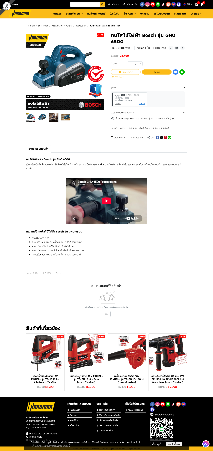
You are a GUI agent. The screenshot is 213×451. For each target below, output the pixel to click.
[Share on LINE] (169, 137)
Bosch (58, 273)
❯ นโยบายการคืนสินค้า (107, 420)
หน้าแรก (31, 25)
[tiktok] (163, 4)
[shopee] (168, 4)
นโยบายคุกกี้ (64, 445)
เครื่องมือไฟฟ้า (57, 25)
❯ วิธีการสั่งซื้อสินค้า (106, 409)
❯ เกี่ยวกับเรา (73, 409)
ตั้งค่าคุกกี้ (156, 444)
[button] (87, 4)
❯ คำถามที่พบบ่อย (105, 430)
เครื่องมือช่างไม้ (37, 164)
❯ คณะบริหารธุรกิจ (134, 409)
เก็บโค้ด (142, 103)
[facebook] (142, 4)
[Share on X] (161, 137)
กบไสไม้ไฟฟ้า (81, 25)
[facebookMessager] (206, 444)
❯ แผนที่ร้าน (72, 420)
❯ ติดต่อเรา (72, 415)
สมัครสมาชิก (132, 4)
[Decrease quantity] (130, 64)
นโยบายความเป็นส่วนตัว (44, 445)
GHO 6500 (47, 273)
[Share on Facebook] (157, 137)
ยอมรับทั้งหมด (174, 444)
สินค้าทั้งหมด (43, 25)
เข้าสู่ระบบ (116, 4)
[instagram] (147, 4)
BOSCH (122, 128)
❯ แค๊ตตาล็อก (73, 425)
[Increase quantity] (140, 64)
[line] (158, 4)
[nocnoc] (178, 4)
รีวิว (106, 314)
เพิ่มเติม (195, 13)
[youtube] (152, 4)
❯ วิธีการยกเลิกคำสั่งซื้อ (107, 425)
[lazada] (173, 4)
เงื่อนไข (118, 103)
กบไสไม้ (69, 25)
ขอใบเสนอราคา (118, 76)
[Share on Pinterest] (165, 137)
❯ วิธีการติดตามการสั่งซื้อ (108, 415)
